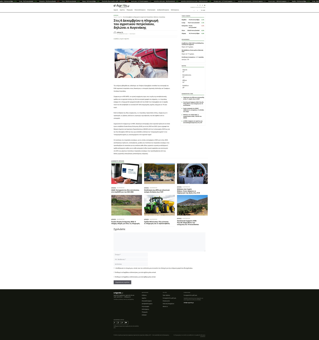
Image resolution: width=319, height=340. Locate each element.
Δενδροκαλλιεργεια (163, 10)
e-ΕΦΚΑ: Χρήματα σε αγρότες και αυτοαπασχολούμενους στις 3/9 (193, 121)
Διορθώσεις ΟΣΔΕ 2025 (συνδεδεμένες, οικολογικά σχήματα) (193, 43)
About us (165, 306)
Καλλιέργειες (175, 10)
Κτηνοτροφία (151, 10)
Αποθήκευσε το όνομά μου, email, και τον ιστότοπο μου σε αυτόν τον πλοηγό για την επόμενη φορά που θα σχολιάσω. (154, 268)
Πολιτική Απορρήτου (168, 303)
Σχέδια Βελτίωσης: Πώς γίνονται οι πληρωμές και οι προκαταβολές (157, 222)
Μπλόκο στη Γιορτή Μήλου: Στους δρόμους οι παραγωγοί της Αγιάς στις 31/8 (188, 191)
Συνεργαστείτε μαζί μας (169, 298)
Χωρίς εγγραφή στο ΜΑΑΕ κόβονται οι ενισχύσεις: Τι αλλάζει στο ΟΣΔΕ (193, 110)
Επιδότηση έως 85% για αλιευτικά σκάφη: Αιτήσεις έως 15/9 (157, 191)
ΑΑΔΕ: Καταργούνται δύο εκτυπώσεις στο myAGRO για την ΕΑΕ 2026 (125, 191)
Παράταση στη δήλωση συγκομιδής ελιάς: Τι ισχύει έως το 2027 (193, 98)
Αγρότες (122, 10)
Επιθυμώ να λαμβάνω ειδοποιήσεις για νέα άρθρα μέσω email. (135, 277)
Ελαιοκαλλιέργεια (140, 10)
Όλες (203, 10)
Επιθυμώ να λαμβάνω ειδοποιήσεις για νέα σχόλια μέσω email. (135, 272)
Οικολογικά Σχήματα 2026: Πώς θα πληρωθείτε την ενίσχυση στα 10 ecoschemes (193, 103)
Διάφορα (144, 315)
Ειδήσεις (144, 295)
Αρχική (116, 10)
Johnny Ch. (120, 32)
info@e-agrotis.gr (189, 302)
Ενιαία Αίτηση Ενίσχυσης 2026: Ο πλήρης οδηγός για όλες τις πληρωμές (125, 222)
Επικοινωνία (166, 301)
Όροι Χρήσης (166, 295)
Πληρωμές (130, 10)
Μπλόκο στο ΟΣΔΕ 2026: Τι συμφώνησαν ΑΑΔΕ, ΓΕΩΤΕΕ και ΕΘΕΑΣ (192, 116)
